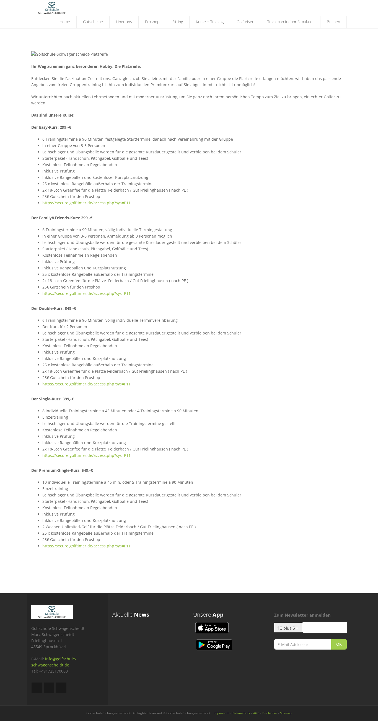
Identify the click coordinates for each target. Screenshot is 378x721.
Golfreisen (245, 21)
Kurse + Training (210, 21)
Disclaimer (269, 713)
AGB (256, 713)
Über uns (124, 21)
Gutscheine (93, 21)
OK (339, 644)
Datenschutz (241, 713)
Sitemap (286, 713)
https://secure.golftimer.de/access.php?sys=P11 (86, 202)
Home (64, 21)
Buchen (333, 21)
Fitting (177, 21)
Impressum (221, 713)
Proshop (152, 21)
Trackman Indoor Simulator (290, 21)
